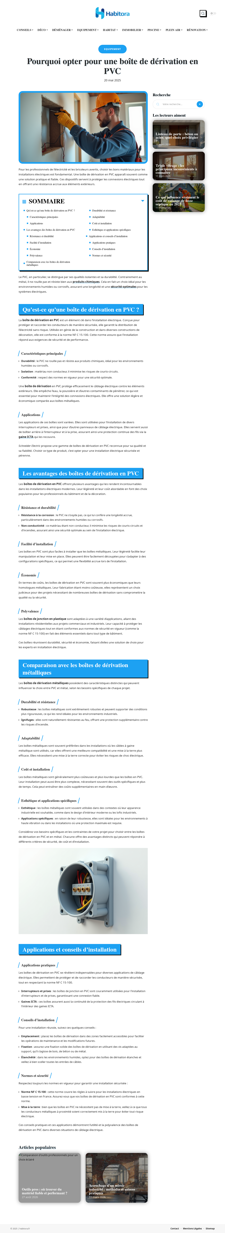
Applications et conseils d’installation (108, 236)
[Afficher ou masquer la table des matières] (104, 202)
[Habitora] (112, 13)
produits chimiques (86, 282)
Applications (36, 223)
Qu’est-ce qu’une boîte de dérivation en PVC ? (51, 210)
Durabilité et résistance (104, 210)
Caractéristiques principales (44, 217)
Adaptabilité (98, 217)
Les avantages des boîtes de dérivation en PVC (51, 229)
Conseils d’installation (103, 249)
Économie (35, 249)
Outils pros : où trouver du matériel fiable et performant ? (44, 1191)
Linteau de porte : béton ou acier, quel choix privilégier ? (177, 137)
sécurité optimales (123, 287)
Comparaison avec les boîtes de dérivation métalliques (48, 263)
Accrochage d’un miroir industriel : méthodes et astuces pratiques (112, 1189)
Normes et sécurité (102, 255)
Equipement (112, 49)
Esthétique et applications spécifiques (111, 229)
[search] (203, 13)
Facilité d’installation (40, 242)
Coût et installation (102, 223)
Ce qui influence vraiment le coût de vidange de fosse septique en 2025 (177, 200)
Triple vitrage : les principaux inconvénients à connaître (176, 169)
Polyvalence (36, 255)
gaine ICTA (26, 437)
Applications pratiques (103, 242)
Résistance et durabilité (42, 236)
